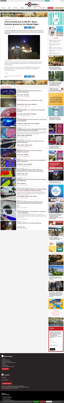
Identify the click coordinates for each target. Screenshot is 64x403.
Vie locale (27, 187)
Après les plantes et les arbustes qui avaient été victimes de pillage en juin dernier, (30, 191)
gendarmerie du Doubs (20, 104)
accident (6, 73)
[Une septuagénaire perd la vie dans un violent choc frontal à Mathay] (8, 121)
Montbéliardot (20, 178)
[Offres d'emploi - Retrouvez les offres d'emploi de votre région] (56, 91)
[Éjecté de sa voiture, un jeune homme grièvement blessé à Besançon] (8, 162)
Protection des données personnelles (8, 362)
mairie (22, 154)
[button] (60, 0)
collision (29, 123)
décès (32, 123)
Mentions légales (5, 365)
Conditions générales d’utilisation (8, 366)
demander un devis (7, 383)
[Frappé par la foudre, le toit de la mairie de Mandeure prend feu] (8, 153)
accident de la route (20, 123)
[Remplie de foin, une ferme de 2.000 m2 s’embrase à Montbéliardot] (8, 181)
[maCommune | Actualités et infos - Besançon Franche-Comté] (32, 4)
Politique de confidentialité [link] (56, 401)
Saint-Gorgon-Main (20, 139)
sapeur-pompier (26, 154)
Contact (3, 358)
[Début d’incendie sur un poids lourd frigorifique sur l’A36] (8, 112)
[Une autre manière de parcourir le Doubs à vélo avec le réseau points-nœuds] (56, 231)
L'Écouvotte (19, 108)
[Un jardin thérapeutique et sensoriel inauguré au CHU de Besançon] (56, 270)
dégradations (22, 196)
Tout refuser (42, 401)
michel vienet (27, 196)
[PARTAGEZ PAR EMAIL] (32, 28)
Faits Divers (14, 19)
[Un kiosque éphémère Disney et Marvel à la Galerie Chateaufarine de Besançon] (56, 140)
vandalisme (22, 135)
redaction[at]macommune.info (7, 378)
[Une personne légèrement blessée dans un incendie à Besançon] (8, 93)
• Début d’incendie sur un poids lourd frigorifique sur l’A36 (55, 53)
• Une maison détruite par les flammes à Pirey (55, 51)
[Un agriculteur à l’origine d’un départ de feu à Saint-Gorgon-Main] (8, 143)
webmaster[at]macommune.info (7, 389)
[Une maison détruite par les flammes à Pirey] (8, 102)
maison (29, 104)
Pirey (18, 99)
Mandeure (19, 149)
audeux (18, 196)
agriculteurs (19, 173)
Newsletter (5, 368)
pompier (26, 173)
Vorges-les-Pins (7, 19)
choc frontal (25, 123)
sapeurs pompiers (26, 94)
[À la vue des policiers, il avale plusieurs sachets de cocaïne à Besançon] (8, 213)
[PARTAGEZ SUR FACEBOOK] (25, 28)
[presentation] (49, 259)
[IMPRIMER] (34, 28)
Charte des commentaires (6, 361)
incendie (21, 94)
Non (51, 340)
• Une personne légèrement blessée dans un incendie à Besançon (55, 48)
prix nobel (18, 135)
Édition (33, 6)
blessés (25, 164)
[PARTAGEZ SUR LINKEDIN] (30, 28)
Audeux (18, 187)
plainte (31, 196)
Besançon (19, 89)
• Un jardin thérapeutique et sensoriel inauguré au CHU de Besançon (55, 44)
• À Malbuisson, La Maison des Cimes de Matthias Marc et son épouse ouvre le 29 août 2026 (55, 41)
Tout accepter (36, 401)
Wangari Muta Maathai (29, 135)
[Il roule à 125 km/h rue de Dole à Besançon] (8, 225)
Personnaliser (49, 401)
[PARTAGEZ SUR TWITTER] (27, 28)
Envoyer (52, 349)
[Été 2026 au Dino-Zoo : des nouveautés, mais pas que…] (56, 175)
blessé (18, 94)
